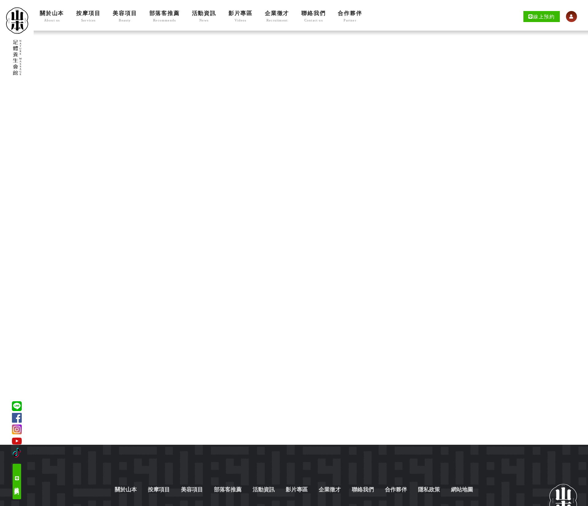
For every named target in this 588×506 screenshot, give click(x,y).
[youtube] (17, 441)
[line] (17, 406)
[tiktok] (17, 453)
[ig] (17, 429)
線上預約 (16, 484)
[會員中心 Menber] (571, 16)
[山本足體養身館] (17, 41)
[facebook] (17, 418)
